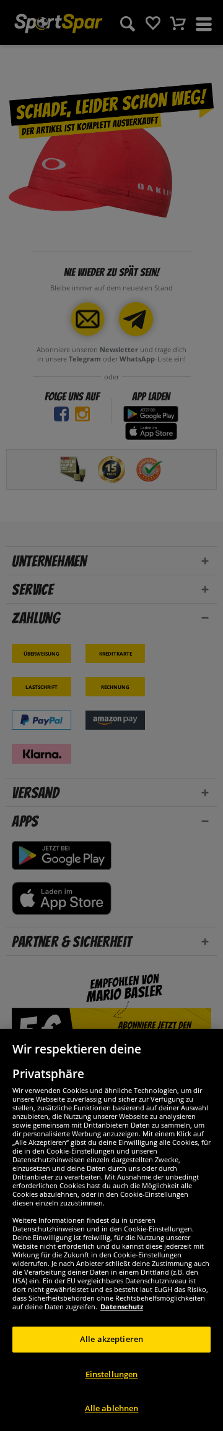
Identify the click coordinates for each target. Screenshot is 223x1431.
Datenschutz (121, 1306)
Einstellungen (111, 1374)
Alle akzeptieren (111, 1338)
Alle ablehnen (112, 1408)
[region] (111, 1230)
